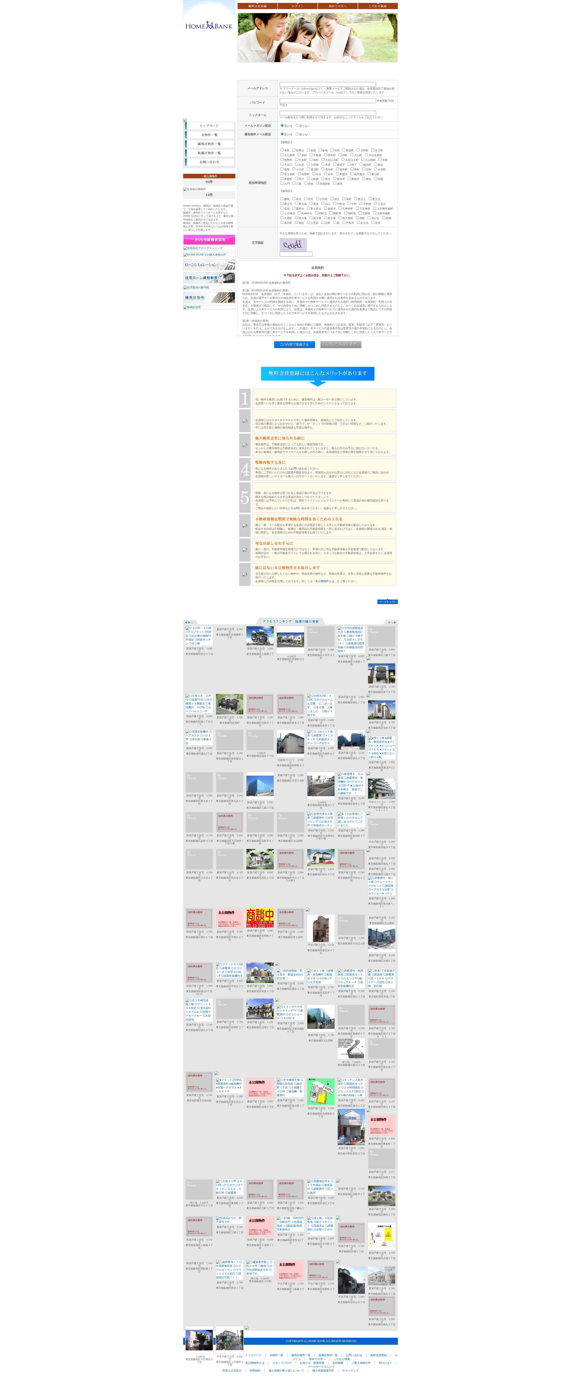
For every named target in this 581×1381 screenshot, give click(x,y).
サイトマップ (350, 1370)
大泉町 (288, 218)
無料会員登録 (257, 6)
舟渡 (327, 164)
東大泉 (303, 218)
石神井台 (306, 213)
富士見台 (315, 208)
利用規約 (255, 1370)
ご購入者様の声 (361, 1362)
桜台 (298, 199)
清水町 (329, 169)
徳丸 (368, 179)
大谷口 (288, 164)
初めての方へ (338, 6)
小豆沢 (300, 169)
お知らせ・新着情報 (312, 1362)
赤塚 (310, 183)
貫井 (316, 204)
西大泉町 (347, 218)
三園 (298, 183)
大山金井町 (375, 155)
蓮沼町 (314, 169)
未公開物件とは (324, 581)
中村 (354, 204)
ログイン (297, 6)
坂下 (354, 164)
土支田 (314, 223)
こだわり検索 (378, 6)
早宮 (377, 223)
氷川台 (364, 223)
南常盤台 (359, 174)
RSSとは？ (385, 1362)
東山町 (375, 174)
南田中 (332, 208)
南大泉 (317, 218)
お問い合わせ (209, 162)
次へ (390, 622)
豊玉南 (303, 204)
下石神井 (364, 208)
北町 (327, 223)
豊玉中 (288, 204)
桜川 (301, 179)
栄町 (304, 155)
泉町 (356, 169)
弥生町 (332, 155)
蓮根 (287, 169)
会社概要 (337, 1362)
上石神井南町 (385, 208)
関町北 (323, 213)
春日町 (288, 223)
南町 (316, 160)
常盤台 (344, 174)
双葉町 (350, 150)
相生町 (367, 164)
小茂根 (314, 164)
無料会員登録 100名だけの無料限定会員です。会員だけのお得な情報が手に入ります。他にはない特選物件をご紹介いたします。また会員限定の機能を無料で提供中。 (209, 78)
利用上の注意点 (231, 1370)
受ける (288, 126)
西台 (380, 164)
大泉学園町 (383, 213)
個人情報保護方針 (323, 1370)
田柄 (388, 218)
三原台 (382, 204)
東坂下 (341, 164)
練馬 (287, 199)
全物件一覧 (209, 135)
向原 (301, 164)
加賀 (313, 150)
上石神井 (289, 213)
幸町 (385, 160)
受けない (304, 126)
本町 (287, 150)
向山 (327, 204)
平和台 (350, 223)
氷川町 (379, 150)
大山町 (358, 155)
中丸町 (303, 160)
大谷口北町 (332, 160)
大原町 (382, 169)
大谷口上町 (352, 160)
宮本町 (344, 169)
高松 (301, 223)
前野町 (305, 174)
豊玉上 (362, 199)
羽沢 (310, 199)
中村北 (341, 204)
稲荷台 (300, 150)
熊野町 (288, 160)
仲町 (345, 155)
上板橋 (314, 179)
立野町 (366, 213)
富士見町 (289, 174)
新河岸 (341, 179)
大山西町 (370, 160)
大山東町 (289, 155)
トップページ (209, 126)
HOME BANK (209, 25)
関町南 (352, 213)
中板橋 (317, 155)
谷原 (287, 208)
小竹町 (324, 199)
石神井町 (347, 208)
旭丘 (337, 199)
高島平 (355, 179)
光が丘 (375, 218)
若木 (330, 174)
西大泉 (332, 218)
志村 (368, 169)
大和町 (364, 150)
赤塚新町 (325, 183)
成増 (339, 183)
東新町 (288, 179)
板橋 (325, 150)
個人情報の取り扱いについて (286, 1370)
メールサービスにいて (321, 1366)
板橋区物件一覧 (209, 153)
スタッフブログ (282, 1362)
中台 (318, 174)
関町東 (337, 213)
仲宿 (337, 150)
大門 (287, 183)
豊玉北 (376, 199)
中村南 (367, 204)
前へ (190, 622)
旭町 (362, 218)
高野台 (300, 208)
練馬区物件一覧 (209, 144)
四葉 (380, 179)
